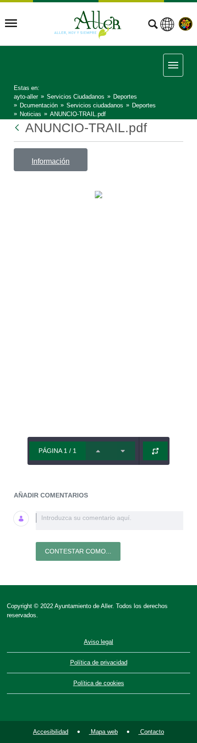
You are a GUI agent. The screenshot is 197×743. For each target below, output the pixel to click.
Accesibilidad (50, 731)
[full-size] (155, 450)
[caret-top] (98, 450)
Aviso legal (98, 641)
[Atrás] (18, 128)
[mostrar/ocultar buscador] (153, 25)
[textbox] (109, 520)
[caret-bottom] (122, 450)
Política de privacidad (98, 662)
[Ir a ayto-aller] (88, 23)
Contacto (151, 731)
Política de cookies (98, 683)
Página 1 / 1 (57, 450)
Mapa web (103, 731)
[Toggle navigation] (11, 23)
